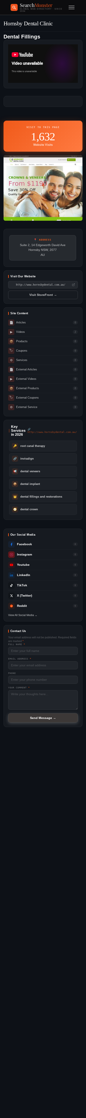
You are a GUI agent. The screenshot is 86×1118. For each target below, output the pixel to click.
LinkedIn (23, 575)
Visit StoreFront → (43, 295)
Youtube (23, 564)
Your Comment (19, 687)
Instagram (24, 554)
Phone (12, 673)
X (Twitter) (24, 595)
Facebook (24, 544)
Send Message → (43, 718)
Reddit (22, 606)
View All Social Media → (22, 615)
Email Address (19, 659)
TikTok (22, 585)
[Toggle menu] (71, 7)
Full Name (16, 644)
